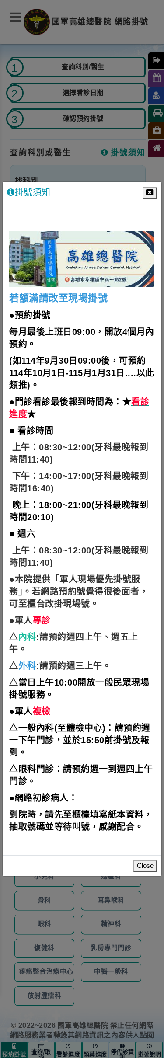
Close (145, 866)
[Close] (150, 193)
